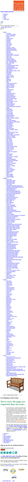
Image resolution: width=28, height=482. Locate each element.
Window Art (9, 150)
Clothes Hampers (10, 84)
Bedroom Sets (9, 161)
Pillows (8, 78)
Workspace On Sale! (9, 364)
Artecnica (8, 292)
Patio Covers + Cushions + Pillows (12, 268)
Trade (4, 18)
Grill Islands (9, 212)
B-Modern (8, 295)
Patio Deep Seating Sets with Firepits (14, 257)
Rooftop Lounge (9, 222)
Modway (7, 351)
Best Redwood (8, 301)
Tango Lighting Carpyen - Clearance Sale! (16, 366)
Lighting (7, 173)
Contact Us (6, 433)
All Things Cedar (9, 284)
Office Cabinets (9, 170)
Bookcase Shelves (10, 115)
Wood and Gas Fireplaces (12, 216)
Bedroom (7, 152)
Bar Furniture (9, 69)
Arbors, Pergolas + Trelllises (11, 275)
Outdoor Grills (9, 207)
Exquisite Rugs (8, 319)
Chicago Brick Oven (9, 312)
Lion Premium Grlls (9, 344)
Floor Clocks (9, 141)
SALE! (5, 355)
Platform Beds (9, 154)
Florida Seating (8, 324)
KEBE (7, 340)
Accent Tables (9, 114)
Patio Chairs (9, 184)
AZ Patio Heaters (9, 293)
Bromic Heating (9, 307)
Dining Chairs (9, 53)
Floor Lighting (9, 175)
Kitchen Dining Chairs (11, 98)
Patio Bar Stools (9, 230)
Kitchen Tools (9, 110)
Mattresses (8, 79)
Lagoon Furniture (9, 343)
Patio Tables (9, 201)
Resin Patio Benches (11, 246)
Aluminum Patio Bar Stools (12, 231)
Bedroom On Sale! (9, 361)
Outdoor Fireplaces (10, 220)
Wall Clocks (9, 138)
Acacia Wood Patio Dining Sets (13, 192)
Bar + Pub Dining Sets (11, 61)
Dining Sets (9, 57)
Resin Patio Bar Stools (11, 235)
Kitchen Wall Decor (10, 93)
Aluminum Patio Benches (12, 244)
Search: (2, 25)
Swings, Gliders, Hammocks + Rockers (13, 270)
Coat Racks (9, 119)
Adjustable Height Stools (12, 68)
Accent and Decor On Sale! (11, 362)
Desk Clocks (9, 139)
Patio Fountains (9, 278)
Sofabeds (8, 41)
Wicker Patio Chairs (10, 180)
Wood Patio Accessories (11, 265)
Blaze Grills (8, 303)
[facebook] (4, 453)
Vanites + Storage (10, 85)
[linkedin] (16, 453)
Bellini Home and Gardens (10, 299)
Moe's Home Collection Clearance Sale (15, 374)
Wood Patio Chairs (10, 181)
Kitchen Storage (10, 94)
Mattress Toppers (10, 76)
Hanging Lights (9, 240)
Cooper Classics (9, 314)
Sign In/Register (7, 441)
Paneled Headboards (11, 159)
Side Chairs (9, 44)
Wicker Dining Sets (10, 189)
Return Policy (6, 438)
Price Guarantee (7, 436)
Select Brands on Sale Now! (11, 367)
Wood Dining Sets (10, 194)
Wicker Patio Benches (11, 248)
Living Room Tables (11, 34)
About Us (5, 14)
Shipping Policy (7, 437)
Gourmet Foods (9, 89)
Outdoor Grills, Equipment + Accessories (15, 215)
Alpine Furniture (9, 285)
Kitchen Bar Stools (10, 97)
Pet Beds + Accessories (11, 151)
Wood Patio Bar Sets (11, 198)
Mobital (7, 348)
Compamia (8, 313)
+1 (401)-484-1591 (5, 27)
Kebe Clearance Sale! (11, 373)
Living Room (8, 33)
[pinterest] (7, 453)
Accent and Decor (9, 111)
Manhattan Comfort (9, 345)
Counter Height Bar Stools (12, 65)
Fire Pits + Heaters (10, 221)
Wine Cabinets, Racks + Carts (13, 70)
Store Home (17, 425)
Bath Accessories (10, 87)
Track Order (6, 19)
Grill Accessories (10, 214)
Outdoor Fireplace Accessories (13, 219)
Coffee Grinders (10, 105)
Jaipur (7, 338)
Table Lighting (9, 174)
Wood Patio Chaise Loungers (13, 225)
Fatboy (7, 320)
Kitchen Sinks (9, 102)
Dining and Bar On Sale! (10, 360)
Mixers (7, 107)
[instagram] (2, 453)
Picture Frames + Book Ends (12, 134)
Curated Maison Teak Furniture (11, 316)
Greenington (8, 329)
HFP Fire (8, 331)
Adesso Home (8, 280)
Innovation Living (9, 333)
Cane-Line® (8, 309)
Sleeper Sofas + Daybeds (12, 156)
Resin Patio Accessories (11, 266)
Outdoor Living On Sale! (10, 356)
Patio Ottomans (9, 260)
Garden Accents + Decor (10, 277)
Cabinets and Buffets (11, 60)
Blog (4, 16)
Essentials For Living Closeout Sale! (14, 369)
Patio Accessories (9, 261)
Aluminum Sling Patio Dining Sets (14, 185)
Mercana (7, 346)
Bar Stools (8, 64)
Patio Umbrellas (10, 202)
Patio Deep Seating (9, 249)
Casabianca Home (9, 311)
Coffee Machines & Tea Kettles (13, 106)
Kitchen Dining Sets (11, 96)
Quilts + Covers (9, 75)
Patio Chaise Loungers (11, 229)
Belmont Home (8, 300)
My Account (24, 425)
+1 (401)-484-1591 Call (7, 456)
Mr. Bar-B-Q (8, 353)
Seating (8, 37)
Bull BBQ (8, 308)
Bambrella (8, 297)
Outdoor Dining (9, 179)
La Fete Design (8, 341)
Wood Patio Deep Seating (12, 253)
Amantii (7, 286)
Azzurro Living (9, 294)
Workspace (8, 166)
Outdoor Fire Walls (10, 217)
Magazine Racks (10, 128)
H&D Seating (8, 330)
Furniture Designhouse (10, 326)
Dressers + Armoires (11, 163)
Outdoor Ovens (9, 208)
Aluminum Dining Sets (11, 188)
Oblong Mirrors (9, 125)
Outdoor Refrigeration (11, 210)
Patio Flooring (8, 269)
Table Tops (8, 56)
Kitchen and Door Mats (11, 146)
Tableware (8, 90)
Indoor (4, 32)
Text (11, 27)
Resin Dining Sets (10, 196)
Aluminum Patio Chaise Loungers (14, 224)
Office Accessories (10, 169)
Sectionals (8, 39)
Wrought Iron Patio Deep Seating (13, 259)
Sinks (7, 82)
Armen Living (8, 291)
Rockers (8, 274)
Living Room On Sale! (10, 359)
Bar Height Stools (10, 66)
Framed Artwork (10, 147)
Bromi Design (8, 306)
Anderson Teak (8, 290)
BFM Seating (8, 302)
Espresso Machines (10, 103)
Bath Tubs (8, 80)
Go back (11, 425)
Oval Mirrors (9, 124)
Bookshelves (9, 171)
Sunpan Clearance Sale (11, 375)
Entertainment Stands (11, 48)
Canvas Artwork (10, 149)
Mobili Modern (9, 347)
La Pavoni (8, 342)
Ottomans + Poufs (10, 47)
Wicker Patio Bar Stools (11, 233)
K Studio (7, 339)
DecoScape (8, 317)
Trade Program (17, 429)
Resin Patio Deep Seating (12, 254)
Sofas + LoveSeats (10, 35)
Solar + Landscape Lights (12, 241)
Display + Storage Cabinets (12, 117)
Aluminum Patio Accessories (12, 263)
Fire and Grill (8, 203)
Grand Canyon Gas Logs (10, 328)
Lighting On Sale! (9, 365)
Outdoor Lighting (9, 236)
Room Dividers (9, 116)
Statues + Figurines (10, 136)
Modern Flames (9, 349)
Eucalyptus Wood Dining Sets (13, 193)
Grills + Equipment (10, 205)
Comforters (8, 74)
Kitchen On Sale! (9, 363)
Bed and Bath (8, 73)
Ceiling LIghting (10, 176)
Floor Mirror (9, 127)
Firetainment (8, 322)
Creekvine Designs (9, 315)
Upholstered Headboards (12, 160)
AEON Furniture (9, 281)
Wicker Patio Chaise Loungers (13, 228)
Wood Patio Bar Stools (11, 234)
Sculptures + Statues (11, 137)
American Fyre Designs (10, 287)
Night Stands (9, 164)
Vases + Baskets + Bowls (12, 129)
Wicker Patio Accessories (12, 264)
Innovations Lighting (9, 334)
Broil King (8, 304)
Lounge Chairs (9, 38)
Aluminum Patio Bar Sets (12, 197)
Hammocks (8, 272)
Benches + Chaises (10, 165)
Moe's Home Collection (10, 352)
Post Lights (8, 238)
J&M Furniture (8, 336)
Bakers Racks (9, 100)
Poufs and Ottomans (11, 120)
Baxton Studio (8, 298)
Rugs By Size (9, 142)
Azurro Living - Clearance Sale (13, 357)
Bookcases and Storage (11, 50)
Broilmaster (8, 305)
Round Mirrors (9, 123)
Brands (5, 15)
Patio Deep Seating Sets (11, 255)
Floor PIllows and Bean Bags (13, 121)
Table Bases (9, 71)
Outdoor (5, 178)
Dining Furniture (10, 58)
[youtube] (13, 453)
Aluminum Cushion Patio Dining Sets (14, 187)
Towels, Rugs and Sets (11, 83)
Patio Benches (8, 243)
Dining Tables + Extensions (12, 55)
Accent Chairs (9, 112)
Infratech (7, 332)
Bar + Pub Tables (10, 62)
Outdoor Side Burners (11, 206)
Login (2, 21)
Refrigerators (9, 109)
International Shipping (8, 440)
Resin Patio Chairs (10, 183)
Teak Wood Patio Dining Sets (13, 190)
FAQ (4, 434)
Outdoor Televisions (9, 276)
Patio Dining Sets (10, 200)
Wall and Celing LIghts (11, 239)
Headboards (9, 157)
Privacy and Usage (9, 465)
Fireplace (8, 51)
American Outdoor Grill (10, 289)
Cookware (8, 92)
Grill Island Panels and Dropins (13, 211)
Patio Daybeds (9, 258)
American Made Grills (10, 288)
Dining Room (8, 52)
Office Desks (9, 168)
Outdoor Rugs (9, 145)
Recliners (8, 42)
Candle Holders (9, 133)
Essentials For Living (10, 318)
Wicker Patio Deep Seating (12, 251)
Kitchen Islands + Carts (11, 101)
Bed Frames (9, 155)
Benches (8, 46)
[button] (21, 395)
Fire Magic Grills (9, 321)
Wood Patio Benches (11, 245)
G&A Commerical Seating (10, 327)
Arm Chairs (9, 43)
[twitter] (10, 453)
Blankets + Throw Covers (12, 132)
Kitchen (7, 88)
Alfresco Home (9, 282)
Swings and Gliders (10, 271)
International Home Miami (10, 335)
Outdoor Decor (9, 143)
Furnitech (8, 325)
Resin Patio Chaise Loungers (12, 226)
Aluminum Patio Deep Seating (13, 250)
